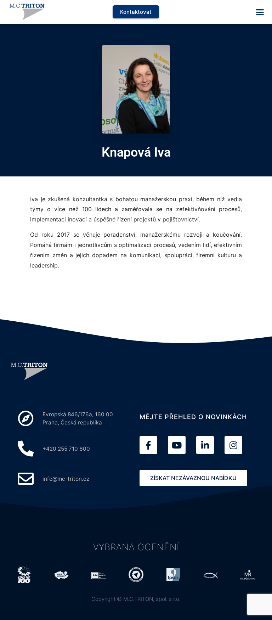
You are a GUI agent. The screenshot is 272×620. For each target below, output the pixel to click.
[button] (259, 12)
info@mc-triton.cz (65, 478)
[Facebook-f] (148, 445)
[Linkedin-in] (205, 445)
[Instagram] (233, 445)
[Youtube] (177, 445)
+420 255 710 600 (66, 448)
